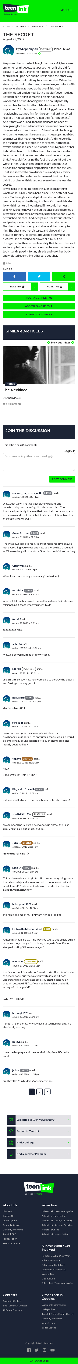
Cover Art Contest (12, 1301)
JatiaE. (16, 842)
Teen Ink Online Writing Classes (58, 1314)
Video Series (48, 1323)
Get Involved (48, 1278)
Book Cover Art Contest (15, 1305)
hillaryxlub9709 (21, 904)
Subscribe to (35, 1119)
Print (8, 263)
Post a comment (37, 297)
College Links (48, 1309)
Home (6, 26)
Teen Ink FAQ (9, 1234)
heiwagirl (18, 697)
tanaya (16, 758)
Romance (37, 26)
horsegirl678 (20, 1013)
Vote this (60, 286)
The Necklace (15, 390)
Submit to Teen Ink (28, 1131)
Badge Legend (49, 1327)
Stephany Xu (29, 49)
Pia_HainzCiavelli (23, 789)
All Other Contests (12, 1310)
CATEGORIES (38, 1360)
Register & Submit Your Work (56, 1255)
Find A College (25, 1142)
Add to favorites (37, 306)
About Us (7, 1211)
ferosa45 (17, 722)
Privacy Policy (10, 1238)
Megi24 (17, 867)
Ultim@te (18, 565)
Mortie (16, 668)
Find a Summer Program (31, 1154)
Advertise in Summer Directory (57, 1225)
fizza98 (16, 619)
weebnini (17, 961)
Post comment (62, 479)
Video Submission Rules (54, 1269)
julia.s (16, 1070)
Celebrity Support (11, 1225)
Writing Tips (48, 1274)
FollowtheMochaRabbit (27, 928)
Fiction (21, 26)
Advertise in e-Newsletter (55, 1234)
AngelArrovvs (20, 533)
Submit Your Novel (51, 1260)
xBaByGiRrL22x (22, 814)
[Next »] (47, 1092)
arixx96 (17, 644)
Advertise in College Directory (57, 1220)
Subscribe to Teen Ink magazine (57, 1283)
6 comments (13, 403)
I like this (22, 286)
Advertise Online (50, 1229)
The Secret (56, 26)
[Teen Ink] (19, 9)
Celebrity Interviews (13, 1229)
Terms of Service (11, 1243)
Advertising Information (54, 1215)
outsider (17, 590)
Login (68, 451)
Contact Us (8, 1215)
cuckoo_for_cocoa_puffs (27, 492)
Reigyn (16, 1041)
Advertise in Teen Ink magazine (57, 1211)
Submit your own (38, 314)
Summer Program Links (54, 1304)
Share (7, 269)
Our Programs (10, 1220)
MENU (64, 10)
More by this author (27, 53)
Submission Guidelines (53, 1265)
